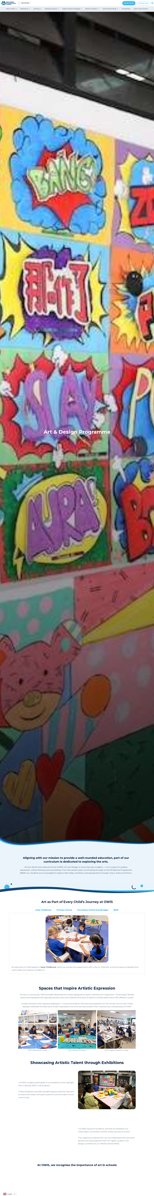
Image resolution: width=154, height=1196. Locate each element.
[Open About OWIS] (16, 9)
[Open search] (152, 3)
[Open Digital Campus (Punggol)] (81, 9)
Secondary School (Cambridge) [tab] (92, 910)
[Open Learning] (40, 9)
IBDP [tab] (116, 910)
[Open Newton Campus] (98, 9)
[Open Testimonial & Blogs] (117, 9)
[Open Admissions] (29, 9)
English (9, 1194)
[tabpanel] (77, 943)
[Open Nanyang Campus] (58, 9)
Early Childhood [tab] (43, 910)
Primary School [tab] (64, 910)
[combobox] (9, 1194)
